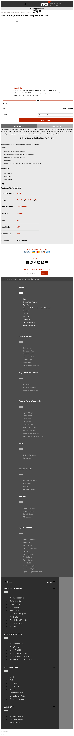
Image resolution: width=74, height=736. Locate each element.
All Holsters (27, 517)
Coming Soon (27, 458)
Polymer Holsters (29, 508)
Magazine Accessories (30, 390)
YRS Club (26, 317)
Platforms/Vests (28, 354)
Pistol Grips (31, 12)
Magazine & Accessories (31, 433)
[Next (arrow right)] (3, 734)
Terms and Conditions (30, 326)
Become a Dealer (17, 699)
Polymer (20, 213)
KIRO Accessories (17, 598)
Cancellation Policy (29, 323)
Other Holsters (28, 514)
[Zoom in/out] (7, 731)
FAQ (11, 680)
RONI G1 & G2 (27, 483)
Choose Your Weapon (30, 302)
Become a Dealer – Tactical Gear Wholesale (37, 308)
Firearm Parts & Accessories (15, 12)
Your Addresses (16, 719)
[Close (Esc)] (1, 731)
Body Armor (27, 348)
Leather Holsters (28, 511)
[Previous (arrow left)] (1, 734)
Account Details (16, 716)
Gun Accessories (28, 425)
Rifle (18, 234)
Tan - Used (20, 200)
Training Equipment (29, 455)
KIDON (25, 486)
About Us (26, 305)
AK (18, 220)
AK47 (18, 227)
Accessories (27, 363)
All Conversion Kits (29, 489)
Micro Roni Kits (16, 650)
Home (3, 12)
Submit (44, 273)
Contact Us (26, 311)
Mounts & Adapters (29, 569)
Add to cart (46, 120)
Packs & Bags (27, 360)
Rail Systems (27, 422)
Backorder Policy (17, 692)
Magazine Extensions (30, 387)
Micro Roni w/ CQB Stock (20, 656)
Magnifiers (26, 551)
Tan (36, 200)
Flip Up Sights (27, 557)
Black (27, 200)
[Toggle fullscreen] (5, 731)
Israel (19, 193)
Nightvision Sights (29, 566)
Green (32, 200)
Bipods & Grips (28, 413)
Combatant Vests (28, 351)
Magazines (26, 384)
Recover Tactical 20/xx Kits (21, 659)
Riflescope (26, 542)
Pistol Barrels (27, 416)
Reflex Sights (27, 545)
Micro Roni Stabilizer (18, 653)
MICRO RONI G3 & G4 (30, 480)
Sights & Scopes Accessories (32, 572)
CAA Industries (22, 207)
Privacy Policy (27, 320)
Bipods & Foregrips (18, 613)
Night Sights (27, 563)
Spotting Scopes (28, 554)
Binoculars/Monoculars (30, 548)
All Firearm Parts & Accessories (33, 436)
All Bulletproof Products (31, 366)
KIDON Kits (14, 647)
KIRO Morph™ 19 (17, 643)
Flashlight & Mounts (29, 430)
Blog (24, 299)
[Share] (3, 731)
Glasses (13, 626)
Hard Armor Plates (29, 357)
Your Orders (15, 722)
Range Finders (28, 560)
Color (5, 115)
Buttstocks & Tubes (29, 428)
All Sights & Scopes (29, 539)
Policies (25, 314)
